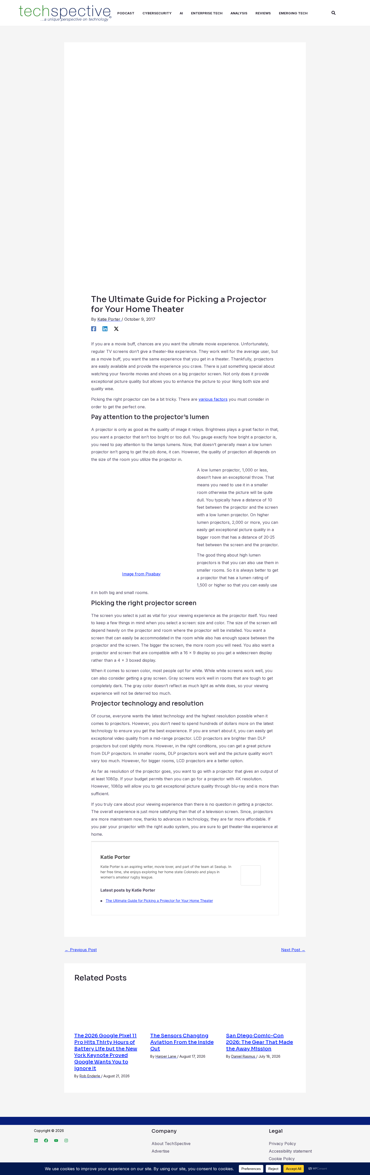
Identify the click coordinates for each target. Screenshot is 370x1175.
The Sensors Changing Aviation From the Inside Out (182, 1042)
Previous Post (81, 949)
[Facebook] (93, 328)
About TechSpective (171, 1143)
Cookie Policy (282, 1158)
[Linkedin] (104, 328)
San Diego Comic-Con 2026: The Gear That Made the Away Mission (259, 1042)
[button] (333, 13)
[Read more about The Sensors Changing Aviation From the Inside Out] (185, 1007)
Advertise (160, 1151)
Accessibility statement (290, 1151)
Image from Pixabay (141, 573)
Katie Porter (115, 857)
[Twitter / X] (116, 328)
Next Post (293, 949)
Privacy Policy (282, 1143)
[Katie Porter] (251, 875)
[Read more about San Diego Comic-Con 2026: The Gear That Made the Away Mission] (261, 1007)
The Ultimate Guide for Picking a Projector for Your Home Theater (159, 900)
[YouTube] (56, 1141)
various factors (213, 399)
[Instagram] (66, 1141)
